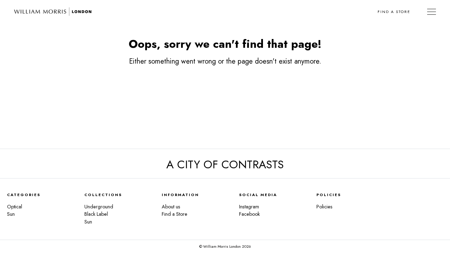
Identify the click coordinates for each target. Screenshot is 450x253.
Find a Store (394, 11)
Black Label (96, 214)
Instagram (249, 206)
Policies (324, 206)
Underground (98, 206)
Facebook (249, 214)
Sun (11, 214)
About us (171, 206)
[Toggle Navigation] (431, 11)
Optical (14, 206)
